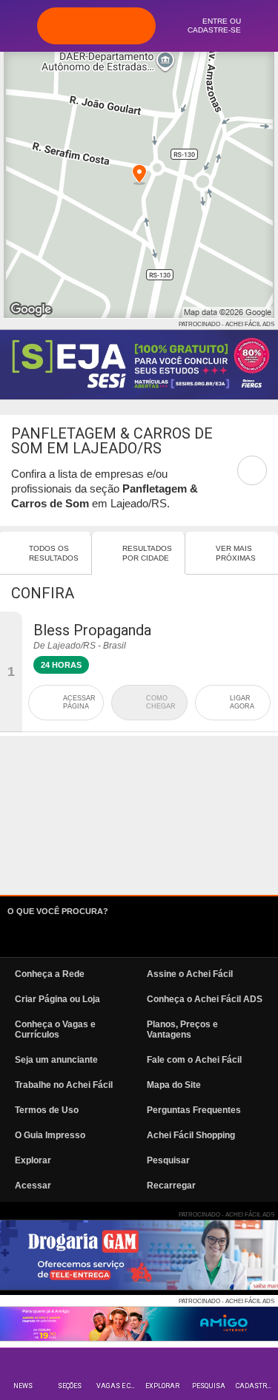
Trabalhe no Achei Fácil (64, 1085)
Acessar (33, 1185)
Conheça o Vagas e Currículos (55, 1029)
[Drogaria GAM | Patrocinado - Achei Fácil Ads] (139, 1255)
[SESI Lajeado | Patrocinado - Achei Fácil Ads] (139, 364)
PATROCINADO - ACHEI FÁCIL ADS (226, 324)
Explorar (162, 1386)
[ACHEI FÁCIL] (96, 25)
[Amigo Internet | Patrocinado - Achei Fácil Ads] (139, 1324)
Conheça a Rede (50, 974)
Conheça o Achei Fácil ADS (204, 999)
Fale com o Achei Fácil (194, 1060)
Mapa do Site (174, 1085)
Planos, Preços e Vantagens (182, 1029)
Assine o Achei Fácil (190, 974)
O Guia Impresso (50, 1135)
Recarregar (171, 1185)
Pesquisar (168, 1160)
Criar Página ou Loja (57, 999)
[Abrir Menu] (18, 25)
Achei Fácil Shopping (191, 1135)
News (23, 1386)
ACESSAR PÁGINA (79, 702)
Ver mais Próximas (236, 553)
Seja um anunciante (56, 1060)
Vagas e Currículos (117, 1386)
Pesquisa (208, 1386)
